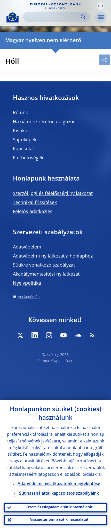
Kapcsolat (23, 149)
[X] (20, 335)
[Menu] (100, 17)
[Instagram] (49, 335)
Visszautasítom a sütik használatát (59, 519)
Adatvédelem (27, 247)
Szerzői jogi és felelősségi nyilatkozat (53, 193)
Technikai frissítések (35, 202)
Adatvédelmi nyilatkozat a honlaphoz (53, 256)
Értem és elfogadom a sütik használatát (59, 507)
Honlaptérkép (28, 297)
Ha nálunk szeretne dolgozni (43, 122)
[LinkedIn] (34, 335)
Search (83, 16)
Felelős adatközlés (32, 211)
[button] (100, 6)
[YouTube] (63, 335)
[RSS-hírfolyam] (92, 335)
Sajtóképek (24, 140)
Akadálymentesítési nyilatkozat (46, 274)
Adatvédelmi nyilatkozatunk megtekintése (59, 484)
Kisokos (21, 131)
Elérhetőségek (28, 158)
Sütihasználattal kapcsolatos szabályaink (59, 494)
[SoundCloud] (78, 335)
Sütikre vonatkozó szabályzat (44, 265)
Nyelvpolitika (27, 283)
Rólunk (20, 113)
